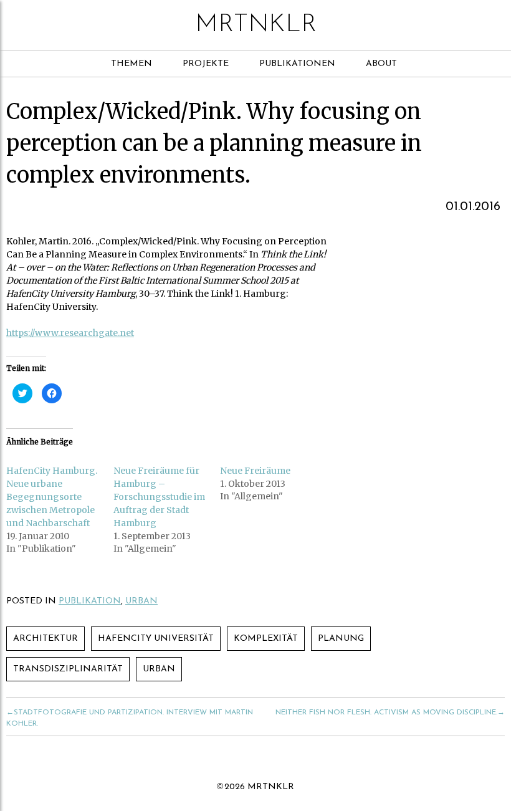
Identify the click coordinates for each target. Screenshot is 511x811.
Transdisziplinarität (68, 669)
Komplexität (266, 638)
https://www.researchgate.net (70, 332)
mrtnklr (256, 24)
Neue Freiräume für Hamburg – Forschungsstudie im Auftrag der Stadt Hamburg (159, 497)
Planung (341, 638)
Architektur (45, 638)
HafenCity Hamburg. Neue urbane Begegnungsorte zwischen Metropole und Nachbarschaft (51, 497)
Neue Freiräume (255, 470)
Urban (141, 601)
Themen (131, 64)
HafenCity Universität (156, 638)
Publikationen (297, 64)
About (381, 64)
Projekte (206, 64)
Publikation (90, 601)
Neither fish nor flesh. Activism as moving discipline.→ (390, 712)
